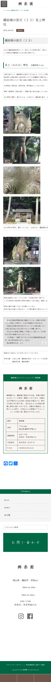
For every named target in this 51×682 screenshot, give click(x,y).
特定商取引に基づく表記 (35, 665)
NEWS (7, 507)
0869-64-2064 (28, 587)
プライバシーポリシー (14, 665)
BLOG (20, 30)
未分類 (7, 515)
